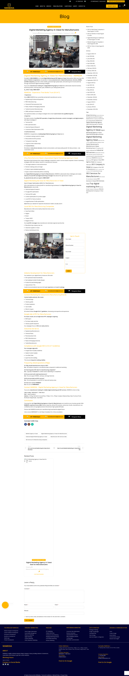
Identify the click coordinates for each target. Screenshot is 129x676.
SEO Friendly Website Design (96, 171)
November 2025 (91, 75)
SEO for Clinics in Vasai (93, 46)
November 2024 (91, 99)
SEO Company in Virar (96, 167)
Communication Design (115, 637)
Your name (68, 239)
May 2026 (89, 61)
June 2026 (89, 58)
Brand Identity (113, 635)
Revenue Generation (70, 633)
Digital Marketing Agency (54, 26)
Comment (27, 588)
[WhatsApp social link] (32, 424)
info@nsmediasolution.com (104, 658)
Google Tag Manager (94, 631)
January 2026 (90, 70)
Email (56, 604)
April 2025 (89, 92)
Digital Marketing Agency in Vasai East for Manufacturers (39, 563)
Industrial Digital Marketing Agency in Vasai (36, 436)
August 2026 (90, 53)
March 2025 (90, 94)
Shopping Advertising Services (52, 636)
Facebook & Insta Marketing (52, 635)
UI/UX (111, 631)
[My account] (120, 6)
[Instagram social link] (29, 424)
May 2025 (89, 90)
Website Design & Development (11, 630)
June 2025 (89, 87)
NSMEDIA (94, 158)
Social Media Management (30, 633)
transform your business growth (72, 403)
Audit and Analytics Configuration (96, 637)
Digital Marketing (28, 636)
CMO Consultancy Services (72, 636)
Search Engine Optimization (31, 631)
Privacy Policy (64, 675)
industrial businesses (66, 80)
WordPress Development (9, 636)
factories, (75, 80)
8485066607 (35, 392)
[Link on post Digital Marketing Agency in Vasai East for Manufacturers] (38, 509)
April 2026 (89, 63)
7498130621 (42, 392)
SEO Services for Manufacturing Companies (36, 439)
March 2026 (90, 66)
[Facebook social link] (25, 424)
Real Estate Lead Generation (72, 639)
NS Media (99, 158)
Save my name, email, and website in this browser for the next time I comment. (45, 616)
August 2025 (90, 82)
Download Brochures (119, 1)
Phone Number (69, 245)
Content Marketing (29, 638)
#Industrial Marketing (100, 115)
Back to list (54, 448)
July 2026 (89, 56)
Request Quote (112, 6)
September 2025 (91, 80)
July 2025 (89, 85)
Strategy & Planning (93, 629)
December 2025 (91, 73)
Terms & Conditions (46, 675)
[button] (5, 605)
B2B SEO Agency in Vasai (32, 433)
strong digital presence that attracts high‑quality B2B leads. (48, 407)
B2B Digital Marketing (90, 117)
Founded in (28, 78)
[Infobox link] (76, 1)
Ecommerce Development (10, 634)
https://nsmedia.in (46, 412)
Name (26, 604)
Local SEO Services (92, 154)
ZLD (87, 192)
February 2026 (91, 68)
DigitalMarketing (99, 120)
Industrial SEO (93, 150)
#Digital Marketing (91, 115)
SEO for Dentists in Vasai (93, 33)
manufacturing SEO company (92, 156)
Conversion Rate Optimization (73, 631)
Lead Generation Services (72, 634)
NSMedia (38, 675)
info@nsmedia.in (62, 656)
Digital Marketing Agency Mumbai (94, 134)
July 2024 (89, 104)
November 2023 (91, 109)
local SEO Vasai (99, 154)
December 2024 (91, 97)
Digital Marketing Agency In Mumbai (94, 124)
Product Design (113, 633)
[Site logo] (9, 6)
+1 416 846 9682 (102, 655)
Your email (68, 251)
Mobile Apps (7, 638)
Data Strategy (92, 635)
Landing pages (69, 638)
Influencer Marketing (29, 635)
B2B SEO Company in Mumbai (96, 118)
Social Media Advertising (51, 638)
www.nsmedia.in (32, 394)
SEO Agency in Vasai (96, 160)
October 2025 (90, 78)
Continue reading (39, 574)
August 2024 (90, 102)
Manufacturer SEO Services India (59, 436)
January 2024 (90, 107)
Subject (67, 258)
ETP (96, 148)
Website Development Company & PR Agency (51, 33)
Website (26, 610)
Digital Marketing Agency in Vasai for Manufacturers (54, 433)
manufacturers (57, 80)
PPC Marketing (49, 631)
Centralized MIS (92, 633)
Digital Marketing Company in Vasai (97, 142)
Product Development (9, 640)
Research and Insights (114, 638)
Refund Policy (56, 675)
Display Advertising (50, 633)
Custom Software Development (11, 632)
